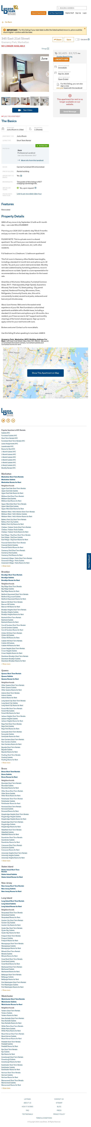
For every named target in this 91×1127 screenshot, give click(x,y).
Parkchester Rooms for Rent (10, 803)
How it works (27, 1107)
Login (84, 13)
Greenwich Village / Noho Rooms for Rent (15, 563)
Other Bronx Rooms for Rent (10, 796)
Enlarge (44, 49)
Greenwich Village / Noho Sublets (12, 561)
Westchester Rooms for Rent (11, 1004)
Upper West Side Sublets (9, 506)
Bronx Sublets (6, 774)
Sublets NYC (5, 433)
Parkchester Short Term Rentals (12, 799)
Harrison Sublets (7, 1075)
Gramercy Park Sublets (9, 553)
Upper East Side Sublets (9, 491)
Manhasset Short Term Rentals (11, 967)
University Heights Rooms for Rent (13, 858)
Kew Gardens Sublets (8, 742)
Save (69, 39)
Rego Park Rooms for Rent (10, 729)
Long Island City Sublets (9, 703)
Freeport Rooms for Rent (9, 941)
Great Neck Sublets (8, 961)
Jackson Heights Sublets (9, 719)
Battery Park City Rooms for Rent (12, 524)
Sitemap (59, 1103)
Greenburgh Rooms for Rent (10, 1062)
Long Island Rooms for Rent (11, 906)
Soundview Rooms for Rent (10, 842)
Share (58, 39)
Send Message (70, 111)
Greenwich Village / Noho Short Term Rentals (16, 558)
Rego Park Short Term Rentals (11, 724)
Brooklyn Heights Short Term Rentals (13, 610)
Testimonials (27, 1114)
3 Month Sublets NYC (8, 457)
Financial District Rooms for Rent (12, 547)
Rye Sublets (5, 1052)
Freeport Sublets (7, 938)
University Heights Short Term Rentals (14, 853)
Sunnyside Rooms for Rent (10, 736)
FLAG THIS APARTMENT (11, 116)
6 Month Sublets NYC (8, 465)
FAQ (27, 1110)
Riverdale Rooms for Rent (10, 788)
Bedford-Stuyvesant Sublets (10, 597)
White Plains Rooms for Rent (10, 1031)
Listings (27, 1099)
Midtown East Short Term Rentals (12, 496)
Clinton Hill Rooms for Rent (10, 638)
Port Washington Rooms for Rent (12, 987)
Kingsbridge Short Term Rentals (12, 822)
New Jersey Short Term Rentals (12, 886)
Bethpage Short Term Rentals (11, 975)
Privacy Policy (59, 1114)
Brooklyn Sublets (7, 577)
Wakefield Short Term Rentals (11, 830)
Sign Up (78, 13)
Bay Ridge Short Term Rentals (11, 586)
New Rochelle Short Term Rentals (12, 1018)
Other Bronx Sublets (8, 793)
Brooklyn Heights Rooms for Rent (12, 614)
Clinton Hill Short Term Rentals (11, 633)
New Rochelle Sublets (8, 1021)
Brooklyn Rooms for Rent (10, 580)
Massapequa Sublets (8, 946)
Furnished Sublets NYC (9, 436)
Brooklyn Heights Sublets (9, 612)
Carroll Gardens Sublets (9, 628)
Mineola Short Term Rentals (10, 951)
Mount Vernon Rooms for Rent (11, 1039)
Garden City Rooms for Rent (10, 925)
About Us (27, 1103)
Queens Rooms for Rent (10, 679)
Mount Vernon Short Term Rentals (12, 1034)
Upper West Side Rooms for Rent (12, 509)
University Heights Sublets (10, 855)
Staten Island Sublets (9, 874)
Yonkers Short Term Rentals (10, 1011)
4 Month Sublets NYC (8, 460)
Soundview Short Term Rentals (11, 837)
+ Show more (5, 566)
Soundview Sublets (7, 840)
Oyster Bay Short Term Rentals (11, 928)
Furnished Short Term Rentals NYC (13, 441)
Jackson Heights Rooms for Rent (12, 721)
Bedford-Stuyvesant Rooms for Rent (13, 599)
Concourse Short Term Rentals (11, 845)
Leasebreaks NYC (7, 446)
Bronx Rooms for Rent (9, 777)
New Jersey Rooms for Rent (11, 891)
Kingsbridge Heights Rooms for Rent (13, 819)
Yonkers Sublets (6, 1013)
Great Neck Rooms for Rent (10, 964)
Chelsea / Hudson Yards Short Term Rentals (16, 527)
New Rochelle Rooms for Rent (11, 1023)
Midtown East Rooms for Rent (11, 501)
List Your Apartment (56, 13)
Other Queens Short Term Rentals (12, 685)
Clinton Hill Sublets (7, 635)
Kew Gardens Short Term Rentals (12, 739)
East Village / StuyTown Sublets (12, 537)
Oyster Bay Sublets (7, 930)
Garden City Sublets (8, 923)
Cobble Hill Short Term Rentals (11, 641)
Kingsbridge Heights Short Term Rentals (15, 814)
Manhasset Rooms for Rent (10, 971)
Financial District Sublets (9, 545)
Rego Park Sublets (7, 726)
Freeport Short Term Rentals (11, 936)
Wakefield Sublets (7, 832)
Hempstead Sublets (8, 915)
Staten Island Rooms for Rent (12, 877)
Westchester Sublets (8, 1002)
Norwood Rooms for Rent (9, 811)
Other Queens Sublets (8, 687)
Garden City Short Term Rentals (12, 920)
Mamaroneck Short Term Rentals (12, 1080)
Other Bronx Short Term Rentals (12, 791)
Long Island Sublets (8, 904)
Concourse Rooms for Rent (10, 850)
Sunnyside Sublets (7, 734)
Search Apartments (38, 13)
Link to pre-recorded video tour (29, 194)
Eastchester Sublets (8, 1067)
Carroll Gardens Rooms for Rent (12, 630)
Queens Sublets (7, 676)
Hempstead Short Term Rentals (12, 913)
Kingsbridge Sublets (8, 824)
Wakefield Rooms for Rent (10, 834)
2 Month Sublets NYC (8, 454)
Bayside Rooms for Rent (9, 752)
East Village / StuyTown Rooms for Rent (14, 540)
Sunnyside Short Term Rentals (11, 732)
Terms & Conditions (44, 1118)
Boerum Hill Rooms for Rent (10, 607)
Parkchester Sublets (8, 801)
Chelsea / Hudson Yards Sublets (12, 529)
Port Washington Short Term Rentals (13, 982)
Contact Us (59, 1099)
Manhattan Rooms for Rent (11, 482)
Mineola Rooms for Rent (9, 956)
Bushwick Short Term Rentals (11, 617)
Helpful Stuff (69, 13)
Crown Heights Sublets (9, 651)
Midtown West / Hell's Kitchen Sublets (14, 514)
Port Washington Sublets (9, 985)
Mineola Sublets (6, 954)
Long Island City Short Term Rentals (13, 701)
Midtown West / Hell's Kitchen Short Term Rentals (18, 512)
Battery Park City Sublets (9, 522)
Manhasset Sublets (7, 969)
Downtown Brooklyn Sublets (10, 659)
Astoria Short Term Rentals (10, 693)
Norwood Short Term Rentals (11, 806)
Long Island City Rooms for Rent (12, 705)
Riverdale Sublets (7, 785)
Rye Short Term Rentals (9, 1049)
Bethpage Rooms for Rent (10, 979)
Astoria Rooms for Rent (9, 698)
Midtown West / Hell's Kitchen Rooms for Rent (16, 516)
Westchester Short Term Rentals (13, 999)
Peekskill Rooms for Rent (9, 1046)
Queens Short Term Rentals (11, 673)
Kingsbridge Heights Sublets (11, 817)
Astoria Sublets (6, 695)
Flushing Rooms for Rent (9, 760)
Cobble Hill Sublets (7, 643)
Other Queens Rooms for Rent (11, 690)
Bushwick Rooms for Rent (9, 622)
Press (59, 1110)
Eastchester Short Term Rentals (12, 1065)
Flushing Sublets (7, 757)
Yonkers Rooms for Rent (9, 1015)
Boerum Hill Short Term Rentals (12, 602)
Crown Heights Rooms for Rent (11, 653)
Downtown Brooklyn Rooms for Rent (13, 661)
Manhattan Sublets (8, 479)
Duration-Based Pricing (64, 56)
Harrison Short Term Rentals (10, 1073)
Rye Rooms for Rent (8, 1054)
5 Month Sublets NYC (8, 462)
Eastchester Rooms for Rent (10, 1069)
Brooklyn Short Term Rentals (11, 575)
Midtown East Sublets (8, 498)
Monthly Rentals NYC (8, 468)
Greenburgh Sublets (8, 1059)
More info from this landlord (32, 160)
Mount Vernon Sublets (8, 1036)
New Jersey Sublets (8, 889)
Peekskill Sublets (7, 1044)
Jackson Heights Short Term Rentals (13, 716)
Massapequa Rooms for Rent (11, 948)
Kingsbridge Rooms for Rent (10, 827)
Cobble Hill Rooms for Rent (10, 645)
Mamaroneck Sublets (8, 1083)
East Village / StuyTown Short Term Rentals (15, 535)
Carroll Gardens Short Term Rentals (13, 625)
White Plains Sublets (8, 1028)
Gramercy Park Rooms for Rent (11, 555)
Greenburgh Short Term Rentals (12, 1057)
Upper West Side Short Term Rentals (13, 504)
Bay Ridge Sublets (7, 589)
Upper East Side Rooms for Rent (12, 493)
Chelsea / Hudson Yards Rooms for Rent (14, 532)
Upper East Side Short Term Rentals (13, 488)
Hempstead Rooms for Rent (10, 917)
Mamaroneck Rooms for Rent (11, 1085)
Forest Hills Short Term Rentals (11, 708)
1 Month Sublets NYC (8, 452)
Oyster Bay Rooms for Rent (10, 933)
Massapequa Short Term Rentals (12, 943)
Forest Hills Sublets (7, 711)
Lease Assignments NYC (9, 444)
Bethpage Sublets (7, 977)
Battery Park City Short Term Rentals (13, 519)
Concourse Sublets (7, 847)
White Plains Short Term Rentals (12, 1026)
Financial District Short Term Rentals (13, 543)
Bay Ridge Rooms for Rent (10, 591)
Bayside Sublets (6, 749)
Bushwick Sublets (7, 620)
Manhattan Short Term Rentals (12, 477)
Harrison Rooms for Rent (9, 1077)
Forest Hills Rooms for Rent (10, 713)
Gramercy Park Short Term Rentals (13, 550)
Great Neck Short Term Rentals (11, 959)
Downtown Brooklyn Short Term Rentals (14, 656)
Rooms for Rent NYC (8, 449)
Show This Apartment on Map (45, 373)
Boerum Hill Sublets (8, 604)
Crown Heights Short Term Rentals (13, 648)
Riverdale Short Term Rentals (11, 783)
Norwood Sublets (7, 809)
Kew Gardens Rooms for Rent (11, 744)
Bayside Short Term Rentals (10, 747)
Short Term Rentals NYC (9, 438)
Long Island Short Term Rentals (12, 901)
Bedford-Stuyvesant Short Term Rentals (14, 594)
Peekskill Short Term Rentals (10, 1042)
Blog (59, 1107)
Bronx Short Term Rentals (10, 772)
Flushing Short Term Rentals (10, 755)
